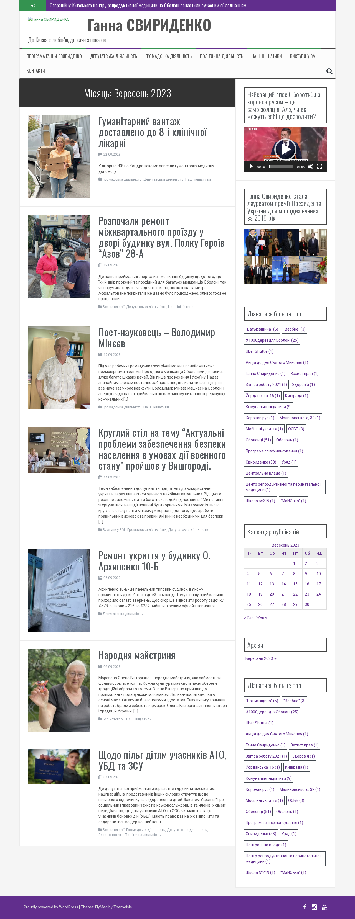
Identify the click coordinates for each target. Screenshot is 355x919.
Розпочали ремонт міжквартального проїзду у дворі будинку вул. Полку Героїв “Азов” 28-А (161, 237)
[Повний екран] (319, 166)
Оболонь (287, 440)
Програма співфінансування (274, 451)
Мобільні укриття (264, 429)
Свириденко (261, 462)
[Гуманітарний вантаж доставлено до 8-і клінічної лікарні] (59, 156)
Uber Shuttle (259, 351)
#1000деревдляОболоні (272, 340)
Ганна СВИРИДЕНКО (149, 24)
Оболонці (258, 440)
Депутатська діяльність (113, 56)
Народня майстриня (137, 654)
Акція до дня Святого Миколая (277, 362)
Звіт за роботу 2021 (266, 384)
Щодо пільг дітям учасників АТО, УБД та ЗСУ (162, 760)
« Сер (249, 618)
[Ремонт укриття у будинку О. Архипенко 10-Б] (59, 590)
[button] (285, 149)
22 (295, 594)
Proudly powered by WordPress (51, 907)
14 (284, 584)
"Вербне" (294, 329)
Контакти (36, 71)
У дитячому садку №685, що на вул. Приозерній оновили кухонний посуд (119, 5)
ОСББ (296, 429)
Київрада (296, 395)
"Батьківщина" (262, 329)
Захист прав (305, 373)
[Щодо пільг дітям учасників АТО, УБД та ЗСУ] (59, 766)
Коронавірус (260, 418)
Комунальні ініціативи (269, 407)
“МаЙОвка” (293, 501)
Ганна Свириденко (265, 373)
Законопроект (110, 835)
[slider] (281, 166)
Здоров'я (303, 384)
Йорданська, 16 (263, 395)
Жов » (261, 618)
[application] (285, 149)
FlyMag (101, 907)
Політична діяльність (221, 56)
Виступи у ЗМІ (303, 56)
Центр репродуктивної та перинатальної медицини (283, 487)
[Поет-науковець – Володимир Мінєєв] (59, 367)
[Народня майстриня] (59, 690)
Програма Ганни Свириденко (54, 56)
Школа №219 (260, 501)
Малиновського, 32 (300, 418)
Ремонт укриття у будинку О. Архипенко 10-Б (154, 560)
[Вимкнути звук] (310, 166)
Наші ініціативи (267, 56)
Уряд (289, 462)
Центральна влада (266, 473)
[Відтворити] (251, 166)
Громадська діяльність (168, 56)
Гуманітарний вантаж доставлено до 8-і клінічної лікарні (152, 131)
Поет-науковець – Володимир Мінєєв (156, 337)
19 (260, 594)
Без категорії (114, 307)
